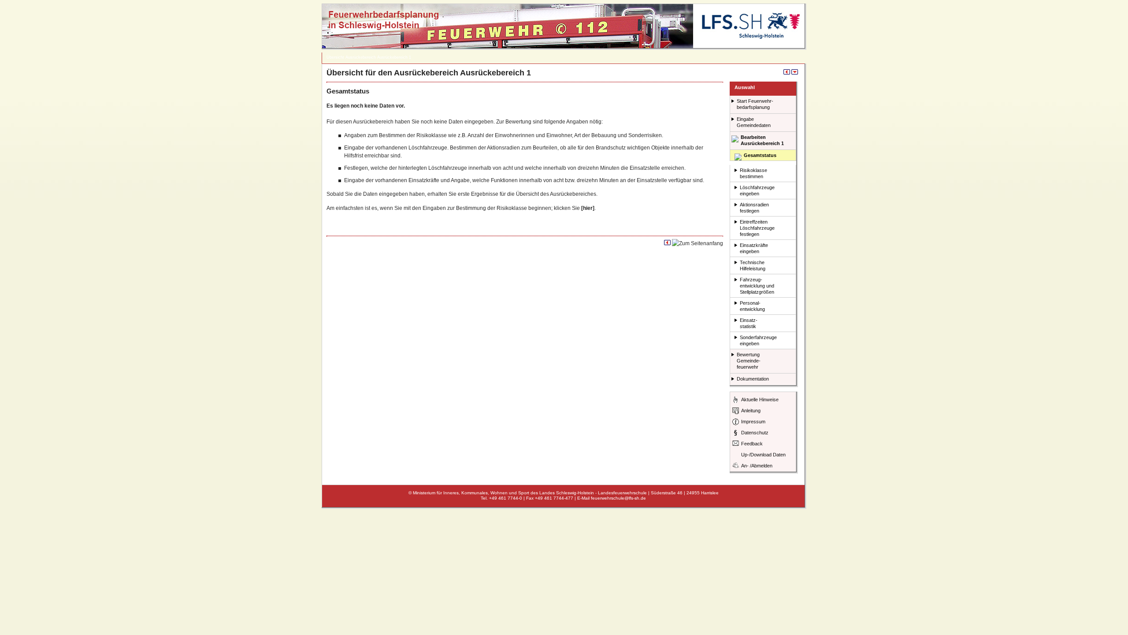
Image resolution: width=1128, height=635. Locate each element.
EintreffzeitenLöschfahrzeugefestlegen (757, 228)
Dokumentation (753, 378)
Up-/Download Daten (763, 454)
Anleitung (751, 410)
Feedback (752, 443)
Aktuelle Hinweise (760, 399)
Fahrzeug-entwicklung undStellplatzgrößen (757, 286)
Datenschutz (754, 432)
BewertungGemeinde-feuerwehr (749, 361)
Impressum (753, 421)
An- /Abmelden (756, 465)
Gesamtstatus (760, 155)
